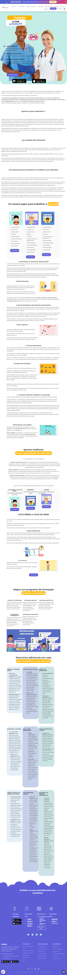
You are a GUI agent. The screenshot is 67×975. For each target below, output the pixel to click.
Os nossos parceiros (30, 924)
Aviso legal (36, 972)
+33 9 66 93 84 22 (42, 924)
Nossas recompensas (57, 949)
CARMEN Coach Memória (28, 953)
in (35, 969)
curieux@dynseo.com (43, 916)
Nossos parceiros (56, 951)
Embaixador (55, 923)
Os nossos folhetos (42, 958)
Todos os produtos (42, 956)
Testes (56, 6)
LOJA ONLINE (53, 8)
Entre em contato (56, 958)
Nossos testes (41, 951)
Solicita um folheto (55, 921)
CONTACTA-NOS (12, 74)
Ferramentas (49, 6)
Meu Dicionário (26, 957)
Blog (47, 9)
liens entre (19, 101)
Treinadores (22, 6)
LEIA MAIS (14, 250)
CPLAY (24, 960)
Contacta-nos (41, 928)
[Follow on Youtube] (41, 935)
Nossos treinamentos (42, 946)
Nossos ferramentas (42, 949)
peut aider (15, 359)
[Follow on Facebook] (28, 935)
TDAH (50, 148)
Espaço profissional (42, 953)
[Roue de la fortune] (3, 972)
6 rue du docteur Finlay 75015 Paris (43, 920)
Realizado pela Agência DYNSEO (46, 972)
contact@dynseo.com (8, 954)
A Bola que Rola (26, 955)
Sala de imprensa (29, 926)
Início (14, 6)
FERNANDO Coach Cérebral (28, 950)
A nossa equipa (29, 919)
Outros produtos (31, 6)
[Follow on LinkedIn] (37, 935)
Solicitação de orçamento (58, 953)
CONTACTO (60, 8)
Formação (41, 6)
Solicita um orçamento (55, 919)
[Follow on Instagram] (32, 935)
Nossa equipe (56, 946)
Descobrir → (53, 1)
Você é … (64, 6)
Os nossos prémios (30, 921)
